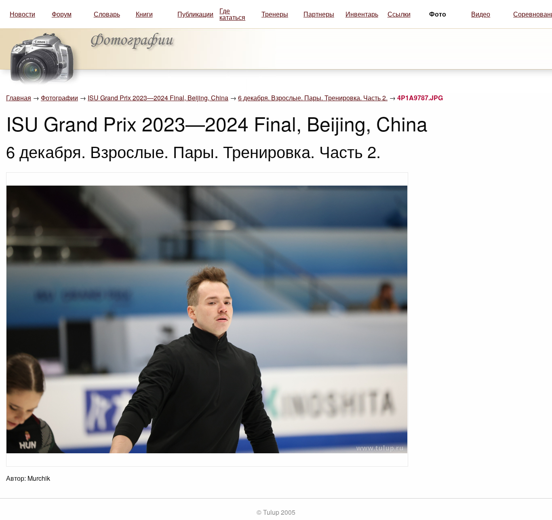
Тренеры (274, 14)
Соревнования (531, 14)
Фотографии (59, 97)
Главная (18, 97)
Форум (62, 14)
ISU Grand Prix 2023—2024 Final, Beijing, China (158, 97)
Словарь (107, 14)
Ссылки (399, 14)
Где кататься (232, 14)
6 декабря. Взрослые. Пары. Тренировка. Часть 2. (313, 97)
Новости (22, 14)
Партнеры (318, 14)
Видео (480, 14)
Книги (144, 14)
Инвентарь (362, 14)
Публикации (195, 14)
